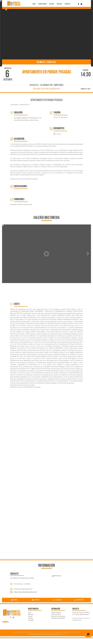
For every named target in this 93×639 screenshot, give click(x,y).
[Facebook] (78, 4)
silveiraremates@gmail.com (23, 589)
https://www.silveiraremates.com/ (25, 592)
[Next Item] (88, 254)
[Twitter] (81, 4)
